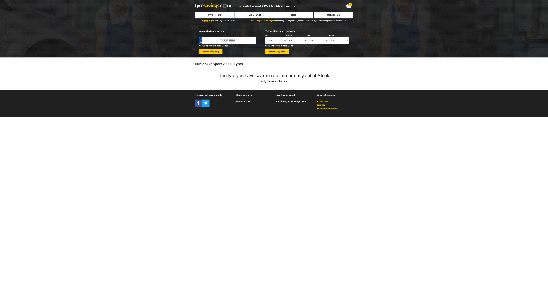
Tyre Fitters (214, 15)
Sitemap (321, 105)
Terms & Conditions (327, 109)
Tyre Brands (254, 15)
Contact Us (333, 15)
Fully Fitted (208, 45)
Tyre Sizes (322, 101)
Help (293, 15)
